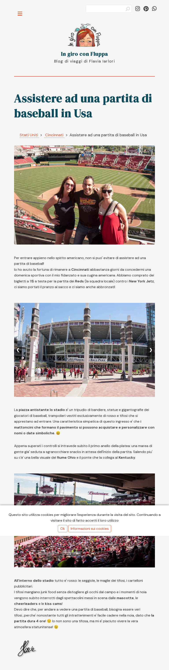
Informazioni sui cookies (90, 528)
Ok (62, 528)
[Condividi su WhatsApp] (154, 8)
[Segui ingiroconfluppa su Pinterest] (146, 8)
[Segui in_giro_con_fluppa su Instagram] (137, 8)
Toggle (22, 10)
